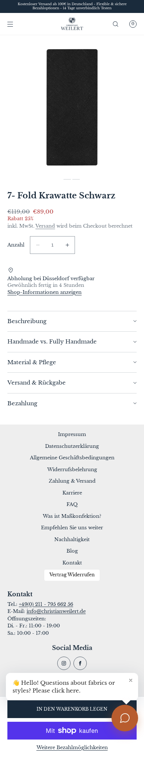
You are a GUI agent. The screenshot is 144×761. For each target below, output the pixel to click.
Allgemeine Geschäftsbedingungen (72, 458)
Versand (45, 226)
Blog (72, 551)
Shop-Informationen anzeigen (44, 292)
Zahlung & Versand (72, 481)
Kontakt (72, 563)
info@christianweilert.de (56, 611)
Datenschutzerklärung (72, 446)
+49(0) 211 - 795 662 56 (46, 604)
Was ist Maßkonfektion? (72, 516)
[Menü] (16, 24)
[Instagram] (64, 663)
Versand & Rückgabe (36, 382)
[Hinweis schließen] (131, 680)
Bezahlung (22, 403)
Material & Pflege (31, 362)
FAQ (72, 504)
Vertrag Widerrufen (72, 574)
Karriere (72, 493)
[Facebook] (80, 663)
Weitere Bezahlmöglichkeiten (72, 747)
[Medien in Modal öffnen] (72, 107)
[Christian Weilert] (72, 24)
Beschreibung (27, 321)
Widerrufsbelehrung (72, 469)
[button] (115, 24)
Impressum (72, 434)
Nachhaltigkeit (72, 539)
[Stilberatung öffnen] (125, 718)
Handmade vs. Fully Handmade (52, 341)
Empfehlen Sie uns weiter (72, 527)
